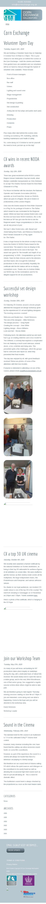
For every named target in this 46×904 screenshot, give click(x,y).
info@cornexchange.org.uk (24, 5)
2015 (5, 833)
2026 (5, 813)
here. (36, 595)
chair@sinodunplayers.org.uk (30, 371)
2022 (5, 825)
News (6, 801)
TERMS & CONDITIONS (16, 860)
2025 (5, 817)
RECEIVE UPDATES (14, 850)
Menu (7, 24)
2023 (5, 821)
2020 (5, 829)
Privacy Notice (12, 864)
